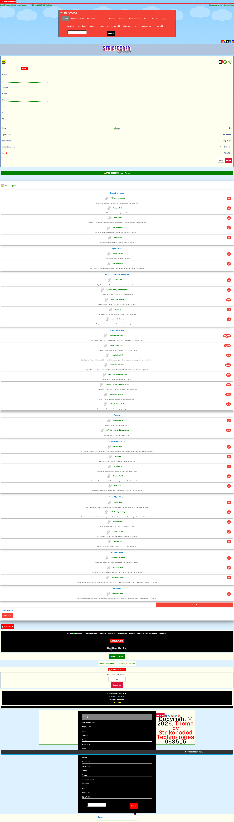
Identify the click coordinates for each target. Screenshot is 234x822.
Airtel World (118, 466)
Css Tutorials (227, 135)
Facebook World (113, 26)
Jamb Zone (118, 237)
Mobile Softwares (118, 319)
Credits (101, 664)
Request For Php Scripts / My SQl (117, 384)
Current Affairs (118, 531)
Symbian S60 (118, 280)
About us (111, 634)
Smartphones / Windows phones (118, 289)
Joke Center (118, 541)
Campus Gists (118, 208)
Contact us (153, 634)
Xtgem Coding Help (116, 335)
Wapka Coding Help (116, 345)
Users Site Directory (117, 394)
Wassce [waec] (118, 227)
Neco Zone (118, 217)
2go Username (118, 567)
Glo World (118, 456)
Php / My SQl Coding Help (117, 374)
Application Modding (118, 299)
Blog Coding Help (117, 355)
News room (142, 634)
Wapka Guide (7, 141)
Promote (78, 634)
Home (4, 128)
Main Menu (228, 153)
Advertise (132, 634)
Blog (136, 26)
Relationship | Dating (118, 512)
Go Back (70, 634)
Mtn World (117, 485)
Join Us (7, 186)
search (194, 605)
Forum (101, 26)
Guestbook (82, 26)
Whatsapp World (77, 19)
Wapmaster (91, 19)
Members (102, 634)
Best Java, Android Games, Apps (221, 5)
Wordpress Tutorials (117, 365)
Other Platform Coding (117, 404)
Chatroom (127, 26)
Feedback (162, 634)
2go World (159, 26)
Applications (146, 26)
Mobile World (117, 446)
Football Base (118, 263)
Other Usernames (118, 577)
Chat (5, 153)
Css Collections (226, 147)
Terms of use (122, 634)
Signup (13, 186)
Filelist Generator (8, 147)
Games (92, 26)
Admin (108, 664)
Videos (102, 19)
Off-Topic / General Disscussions (117, 430)
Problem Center (117, 593)
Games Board (117, 521)
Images (164, 19)
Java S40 (118, 309)
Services (122, 19)
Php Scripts (228, 141)
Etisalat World (118, 476)
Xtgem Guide (6, 135)
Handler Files (69, 26)
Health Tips (118, 502)
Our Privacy (121, 664)
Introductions (118, 420)
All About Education (118, 198)
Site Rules (131, 664)
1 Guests (7, 616)
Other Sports (118, 253)
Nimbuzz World (135, 19)
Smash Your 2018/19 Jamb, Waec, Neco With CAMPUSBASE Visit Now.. (26, 5)
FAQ (113, 664)
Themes (112, 19)
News (146, 19)
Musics (155, 19)
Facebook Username (118, 557)
